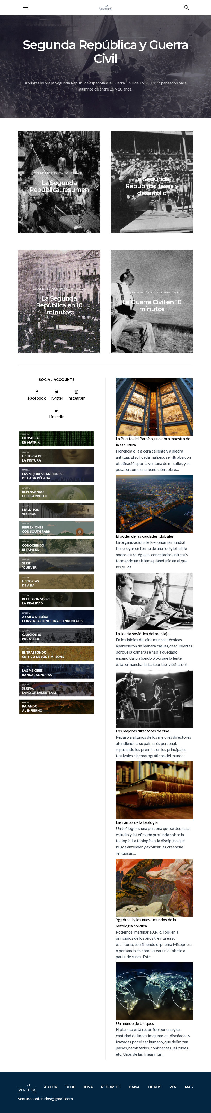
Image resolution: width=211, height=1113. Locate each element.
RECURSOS (111, 1087)
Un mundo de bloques (135, 1023)
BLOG (70, 1087)
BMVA (134, 1087)
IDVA (88, 1087)
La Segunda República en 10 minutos (59, 305)
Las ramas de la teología (137, 822)
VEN (173, 1087)
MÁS (189, 1087)
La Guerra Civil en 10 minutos (151, 305)
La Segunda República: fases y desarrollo (151, 186)
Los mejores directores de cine (142, 730)
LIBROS (154, 1087)
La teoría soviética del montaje (142, 633)
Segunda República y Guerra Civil (59, 173)
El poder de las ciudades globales (145, 535)
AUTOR (50, 1087)
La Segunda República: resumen (59, 186)
